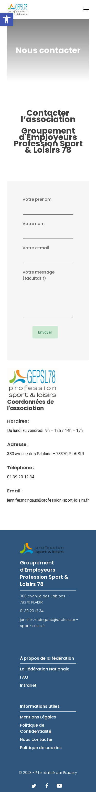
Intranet (28, 685)
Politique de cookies (41, 748)
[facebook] (47, 785)
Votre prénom (37, 199)
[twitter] (34, 785)
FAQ (24, 677)
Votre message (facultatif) (39, 275)
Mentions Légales (38, 717)
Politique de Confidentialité (35, 728)
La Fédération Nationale (44, 669)
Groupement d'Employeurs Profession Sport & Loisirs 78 (48, 140)
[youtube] (59, 785)
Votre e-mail (36, 248)
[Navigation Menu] (86, 9)
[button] (6, 19)
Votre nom (34, 224)
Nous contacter (36, 739)
